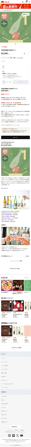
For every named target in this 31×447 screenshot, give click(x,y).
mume (5, 219)
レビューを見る (20, 57)
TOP (2, 10)
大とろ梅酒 (6, 216)
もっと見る (26, 277)
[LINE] (13, 435)
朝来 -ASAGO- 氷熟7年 (9, 211)
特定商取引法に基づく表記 (10, 431)
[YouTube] (21, 435)
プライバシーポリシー (21, 431)
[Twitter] (17, 435)
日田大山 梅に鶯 (8, 213)
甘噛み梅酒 (6, 221)
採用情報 (21, 430)
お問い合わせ (14, 426)
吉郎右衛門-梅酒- (8, 214)
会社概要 (16, 430)
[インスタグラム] (9, 435)
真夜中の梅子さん (8, 218)
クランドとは (10, 430)
